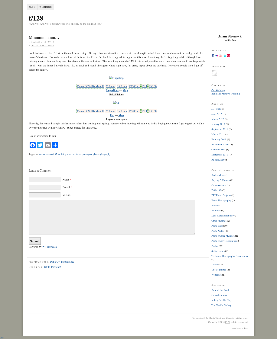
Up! (112, 115)
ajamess (36, 41)
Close (2, 337)
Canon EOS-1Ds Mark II (90, 86)
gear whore (70, 153)
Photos (49, 45)
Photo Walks (217, 230)
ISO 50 (153, 86)
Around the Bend (220, 290)
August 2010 (218, 159)
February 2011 (218, 139)
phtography (105, 153)
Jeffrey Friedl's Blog (221, 300)
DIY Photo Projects (221, 195)
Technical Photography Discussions (229, 256)
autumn (42, 153)
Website (67, 195)
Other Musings (218, 220)
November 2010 (219, 144)
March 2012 (217, 119)
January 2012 (218, 124)
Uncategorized (218, 269)
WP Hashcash (49, 246)
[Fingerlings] (116, 78)
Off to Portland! (52, 267)
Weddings (216, 274)
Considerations (219, 295)
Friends (215, 205)
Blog (32, 6)
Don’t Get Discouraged (62, 261)
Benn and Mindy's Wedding (225, 93)
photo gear (87, 153)
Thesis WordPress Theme (220, 318)
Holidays (216, 210)
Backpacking (218, 175)
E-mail (67, 187)
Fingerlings (112, 90)
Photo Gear (38, 45)
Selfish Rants (218, 251)
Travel (214, 264)
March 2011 (217, 134)
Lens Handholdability (222, 215)
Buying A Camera (220, 180)
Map (125, 90)
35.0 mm (110, 86)
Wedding (45, 6)
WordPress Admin (240, 328)
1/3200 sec (134, 111)
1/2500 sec (134, 86)
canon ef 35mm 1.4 (55, 153)
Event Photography (221, 200)
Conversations (218, 185)
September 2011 (219, 129)
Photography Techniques (224, 240)
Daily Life (216, 190)
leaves (78, 153)
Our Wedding (218, 90)
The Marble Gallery (221, 305)
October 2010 (218, 149)
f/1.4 (144, 86)
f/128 (36, 18)
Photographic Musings (223, 235)
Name (67, 179)
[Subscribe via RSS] (214, 75)
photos (96, 153)
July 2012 (216, 108)
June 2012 (216, 114)
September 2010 (219, 154)
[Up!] (116, 102)
